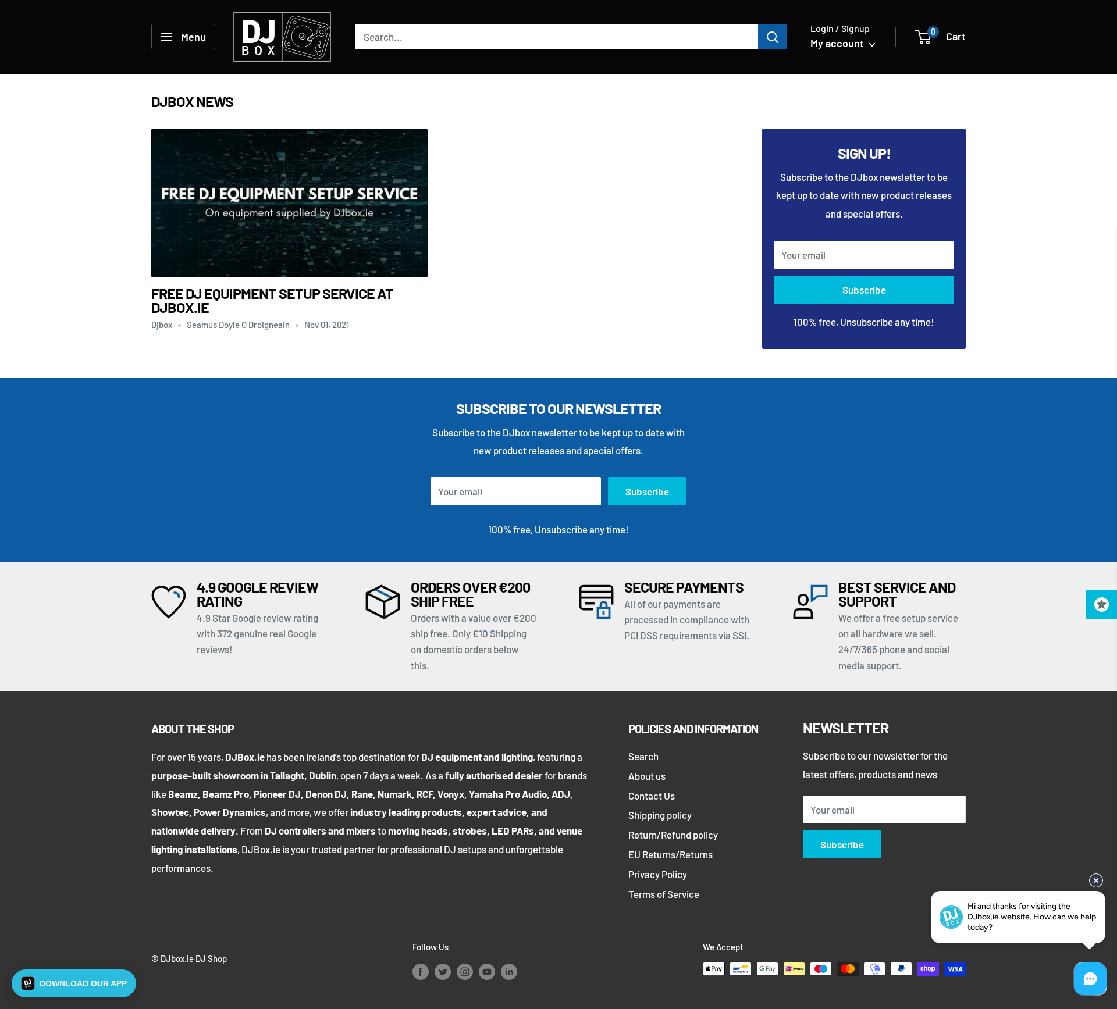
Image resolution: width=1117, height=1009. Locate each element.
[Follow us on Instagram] (465, 970)
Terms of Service (663, 894)
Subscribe (864, 289)
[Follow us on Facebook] (420, 970)
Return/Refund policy (673, 834)
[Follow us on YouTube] (487, 970)
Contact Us (651, 795)
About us (647, 776)
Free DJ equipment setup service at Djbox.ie (272, 300)
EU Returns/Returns (670, 854)
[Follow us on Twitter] (443, 970)
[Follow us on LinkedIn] (509, 970)
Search (643, 756)
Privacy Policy (657, 874)
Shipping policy (660, 815)
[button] (74, 983)
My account (838, 43)
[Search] (772, 36)
